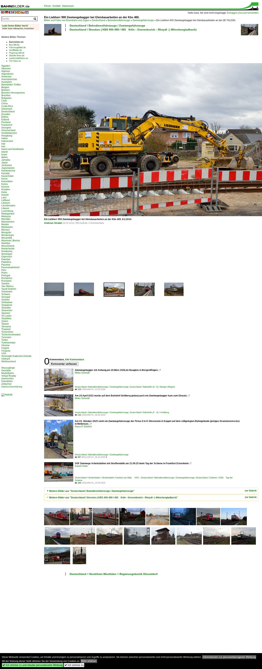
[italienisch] (14, 12)
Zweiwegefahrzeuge (143, 20)
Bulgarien (6, 98)
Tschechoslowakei (11, 334)
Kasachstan (7, 176)
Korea (4, 184)
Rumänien (6, 278)
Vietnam (5, 358)
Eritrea (4, 117)
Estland (5, 119)
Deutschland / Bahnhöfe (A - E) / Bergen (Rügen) (152, 387)
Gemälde (6, 370)
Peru (3, 270)
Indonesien (7, 141)
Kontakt (56, 6)
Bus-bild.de (14, 45)
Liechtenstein (8, 205)
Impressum (68, 6)
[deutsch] (6, 12)
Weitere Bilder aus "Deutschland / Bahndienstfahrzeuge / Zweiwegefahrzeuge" (91, 491)
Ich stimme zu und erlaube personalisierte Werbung (32, 665)
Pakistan (5, 259)
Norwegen (6, 254)
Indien (4, 138)
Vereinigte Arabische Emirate (16, 356)
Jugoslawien (8, 168)
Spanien (5, 313)
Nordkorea (6, 251)
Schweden (6, 291)
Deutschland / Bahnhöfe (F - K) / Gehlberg (149, 412)
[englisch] (2, 12)
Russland (6, 281)
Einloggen (232, 13)
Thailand (6, 329)
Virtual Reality (8, 376)
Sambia (5, 283)
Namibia (5, 243)
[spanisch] (19, 12)
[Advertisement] (142, 46)
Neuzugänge (8, 367)
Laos (4, 197)
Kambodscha (8, 170)
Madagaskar (7, 213)
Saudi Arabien (8, 289)
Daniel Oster (81, 466)
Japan (4, 162)
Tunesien (6, 337)
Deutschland (98, 20)
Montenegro (7, 235)
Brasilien (6, 95)
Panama (5, 264)
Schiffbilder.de (15, 50)
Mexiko (5, 224)
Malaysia (6, 216)
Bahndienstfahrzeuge (119, 20)
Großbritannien (9, 133)
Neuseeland (7, 246)
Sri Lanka (6, 315)
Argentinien (7, 74)
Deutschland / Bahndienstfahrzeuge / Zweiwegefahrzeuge (107, 25)
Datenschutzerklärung (11, 386)
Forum (47, 6)
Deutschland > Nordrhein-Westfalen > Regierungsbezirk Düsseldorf (114, 574)
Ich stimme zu (74, 665)
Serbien (5, 299)
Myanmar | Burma (10, 240)
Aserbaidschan (9, 79)
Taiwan (5, 324)
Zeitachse (6, 384)
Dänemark (6, 109)
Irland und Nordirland (12, 149)
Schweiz (5, 294)
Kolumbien (7, 181)
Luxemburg (7, 211)
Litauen (5, 208)
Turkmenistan (8, 342)
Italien (4, 157)
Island (4, 152)
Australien (6, 82)
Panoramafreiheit (10, 267)
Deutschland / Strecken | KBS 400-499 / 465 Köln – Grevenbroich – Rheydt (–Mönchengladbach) (133, 29)
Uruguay (5, 350)
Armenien (6, 76)
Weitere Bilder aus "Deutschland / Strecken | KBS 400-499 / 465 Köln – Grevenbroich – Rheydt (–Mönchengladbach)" (113, 497)
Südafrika (6, 318)
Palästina (6, 262)
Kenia (4, 178)
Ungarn (5, 348)
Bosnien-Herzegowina (13, 92)
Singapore (6, 305)
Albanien (6, 68)
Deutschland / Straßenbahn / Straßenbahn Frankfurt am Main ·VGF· (107, 477)
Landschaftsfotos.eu (18, 58)
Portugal (5, 275)
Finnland (6, 122)
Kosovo (5, 186)
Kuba (4, 192)
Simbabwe (6, 302)
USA (3, 353)
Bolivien (5, 90)
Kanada (5, 173)
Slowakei (6, 307)
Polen (4, 272)
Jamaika (5, 160)
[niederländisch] (27, 12)
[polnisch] (23, 12)
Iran (3, 146)
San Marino (7, 286)
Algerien (5, 71)
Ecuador (5, 114)
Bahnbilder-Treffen (11, 84)
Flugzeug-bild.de (16, 53)
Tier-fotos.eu (15, 61)
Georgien (6, 127)
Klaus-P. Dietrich (83, 426)
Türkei (4, 340)
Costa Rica (7, 106)
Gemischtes (7, 378)
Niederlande (7, 248)
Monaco (5, 229)
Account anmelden (249, 13)
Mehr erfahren (88, 661)
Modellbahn (7, 373)
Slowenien (6, 310)
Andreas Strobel (53, 223)
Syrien (4, 321)
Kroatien (5, 189)
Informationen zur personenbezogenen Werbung (229, 657)
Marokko (5, 219)
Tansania (6, 326)
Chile (4, 100)
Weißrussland (8, 361)
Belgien (5, 87)
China (4, 103)
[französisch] (10, 12)
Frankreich (6, 125)
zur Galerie (251, 490)
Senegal (5, 297)
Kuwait (4, 195)
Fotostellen (7, 381)
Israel (4, 154)
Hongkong (6, 135)
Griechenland (8, 130)
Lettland (5, 200)
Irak (3, 143)
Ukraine (5, 345)
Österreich (6, 256)
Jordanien (6, 165)
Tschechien (7, 332)
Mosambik (6, 238)
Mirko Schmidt (82, 372)
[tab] (151, 491)
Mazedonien (7, 221)
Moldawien (7, 227)
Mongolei (6, 232)
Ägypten (5, 66)
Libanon (5, 203)
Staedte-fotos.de (16, 55)
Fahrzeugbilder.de (17, 47)
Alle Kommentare (74, 359)
